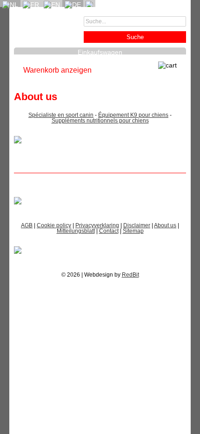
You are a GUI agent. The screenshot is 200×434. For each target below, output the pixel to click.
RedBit (130, 275)
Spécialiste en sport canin (60, 115)
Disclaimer (136, 225)
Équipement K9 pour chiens (133, 115)
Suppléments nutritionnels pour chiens (100, 120)
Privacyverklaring (97, 225)
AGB (27, 225)
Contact (109, 231)
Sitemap (133, 231)
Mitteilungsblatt (76, 231)
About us (165, 225)
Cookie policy (54, 225)
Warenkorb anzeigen (57, 70)
